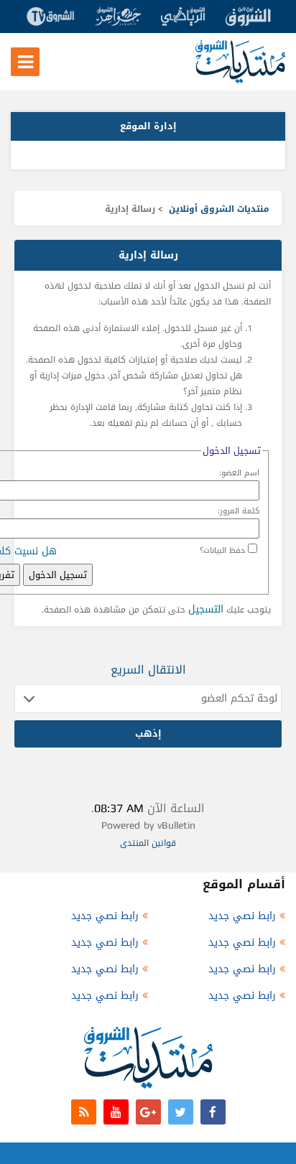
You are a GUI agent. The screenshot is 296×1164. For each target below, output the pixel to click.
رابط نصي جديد (242, 916)
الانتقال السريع (148, 669)
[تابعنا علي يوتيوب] (116, 1112)
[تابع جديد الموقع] (83, 1112)
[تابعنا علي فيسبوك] (213, 1112)
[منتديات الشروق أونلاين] (240, 80)
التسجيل (205, 609)
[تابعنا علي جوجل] (148, 1112)
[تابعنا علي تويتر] (180, 1112)
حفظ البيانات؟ (222, 550)
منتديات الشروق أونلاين (219, 209)
